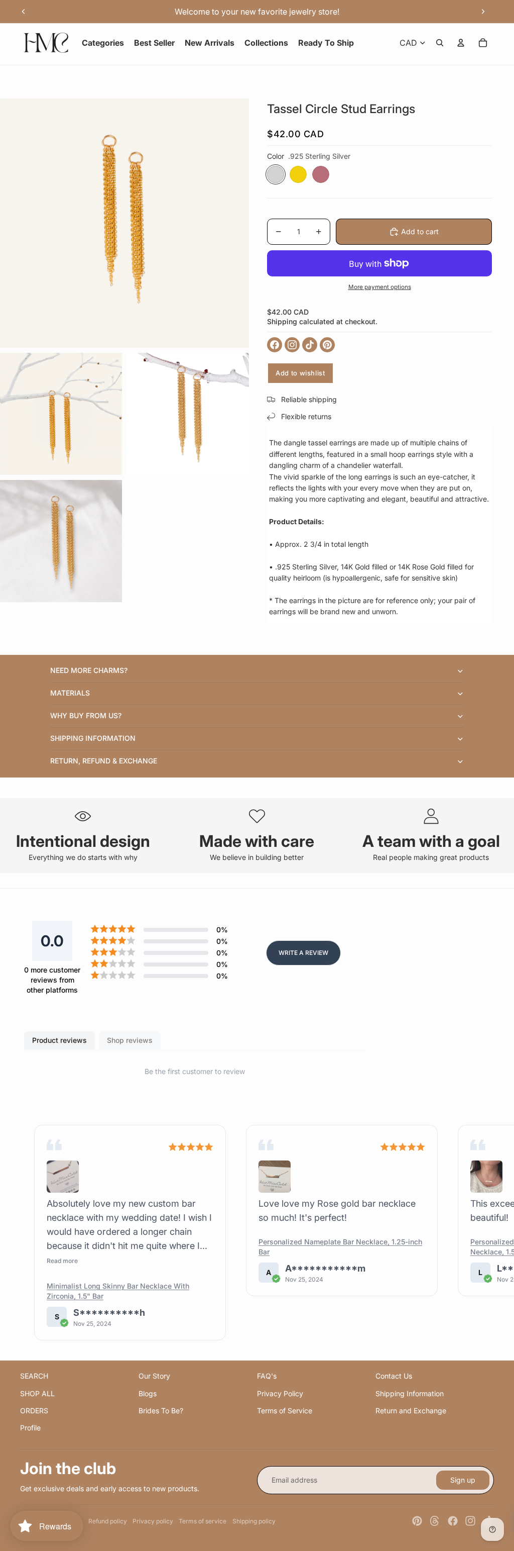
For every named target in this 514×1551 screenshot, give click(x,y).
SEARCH (34, 1376)
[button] (63, 1176)
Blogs (148, 1393)
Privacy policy (153, 1521)
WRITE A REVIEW (303, 952)
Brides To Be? (161, 1410)
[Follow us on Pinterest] (327, 344)
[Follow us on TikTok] (309, 344)
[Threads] (435, 1521)
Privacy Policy (280, 1393)
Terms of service (202, 1521)
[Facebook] (453, 1521)
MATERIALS (70, 693)
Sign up (462, 1480)
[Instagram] (470, 1521)
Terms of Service (284, 1410)
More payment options (379, 286)
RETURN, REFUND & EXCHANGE (103, 760)
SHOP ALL (37, 1393)
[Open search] (440, 43)
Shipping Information (409, 1393)
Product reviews (59, 1040)
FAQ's (267, 1376)
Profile (30, 1427)
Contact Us (393, 1376)
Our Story (154, 1376)
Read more (62, 1261)
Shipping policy (254, 1521)
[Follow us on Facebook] (274, 344)
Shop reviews (130, 1040)
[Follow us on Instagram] (292, 344)
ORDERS (34, 1410)
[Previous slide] (24, 12)
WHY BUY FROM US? (85, 715)
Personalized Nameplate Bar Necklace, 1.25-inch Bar (340, 1246)
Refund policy (107, 1521)
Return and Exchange (410, 1410)
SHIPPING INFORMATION (93, 738)
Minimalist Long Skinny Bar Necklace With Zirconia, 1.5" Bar (118, 1291)
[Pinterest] (417, 1521)
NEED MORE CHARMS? (88, 670)
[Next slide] (483, 12)
